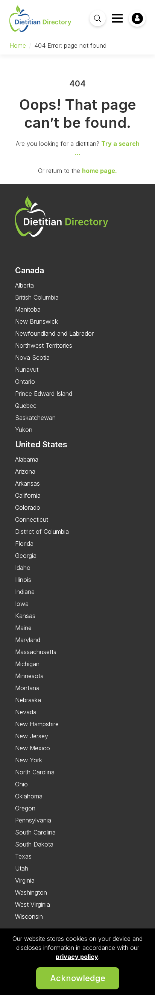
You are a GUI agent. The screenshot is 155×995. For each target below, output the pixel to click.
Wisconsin (29, 916)
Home (17, 45)
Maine (23, 628)
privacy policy (77, 956)
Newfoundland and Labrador (54, 333)
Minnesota (29, 676)
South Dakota (34, 844)
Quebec (25, 405)
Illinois (23, 579)
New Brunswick (36, 321)
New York (28, 760)
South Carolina (35, 832)
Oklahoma (29, 796)
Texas (23, 856)
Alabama (26, 459)
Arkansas (27, 483)
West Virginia (32, 904)
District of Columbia (42, 531)
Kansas (25, 615)
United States (41, 444)
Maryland (27, 640)
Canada (29, 270)
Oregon (25, 808)
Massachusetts (35, 652)
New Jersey (31, 736)
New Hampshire (37, 724)
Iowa (22, 603)
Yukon (23, 429)
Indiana (25, 591)
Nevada (25, 712)
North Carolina (35, 772)
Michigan (27, 664)
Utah (21, 868)
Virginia (25, 880)
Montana (27, 688)
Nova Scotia (32, 357)
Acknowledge (77, 978)
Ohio (21, 784)
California (28, 495)
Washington (31, 892)
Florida (24, 543)
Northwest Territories (43, 345)
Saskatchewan (35, 417)
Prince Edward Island (43, 393)
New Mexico (32, 748)
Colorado (27, 507)
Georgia (25, 555)
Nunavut (26, 369)
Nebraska (28, 700)
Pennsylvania (33, 820)
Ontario (25, 381)
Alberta (24, 285)
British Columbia (37, 297)
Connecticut (31, 519)
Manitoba (28, 309)
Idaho (22, 567)
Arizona (25, 471)
